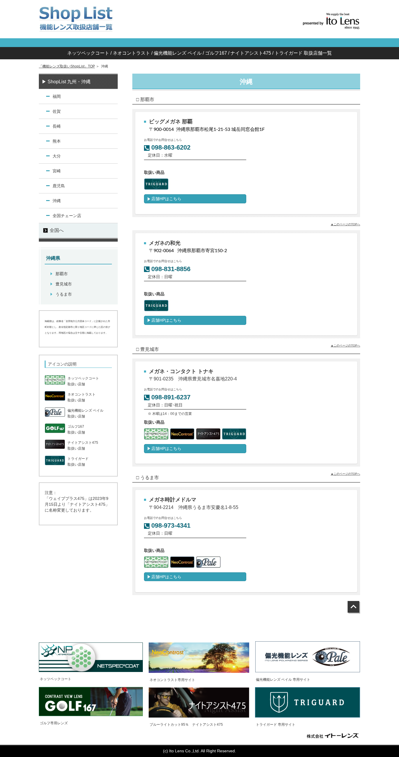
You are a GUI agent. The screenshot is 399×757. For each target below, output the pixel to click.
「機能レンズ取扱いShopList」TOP (67, 66)
